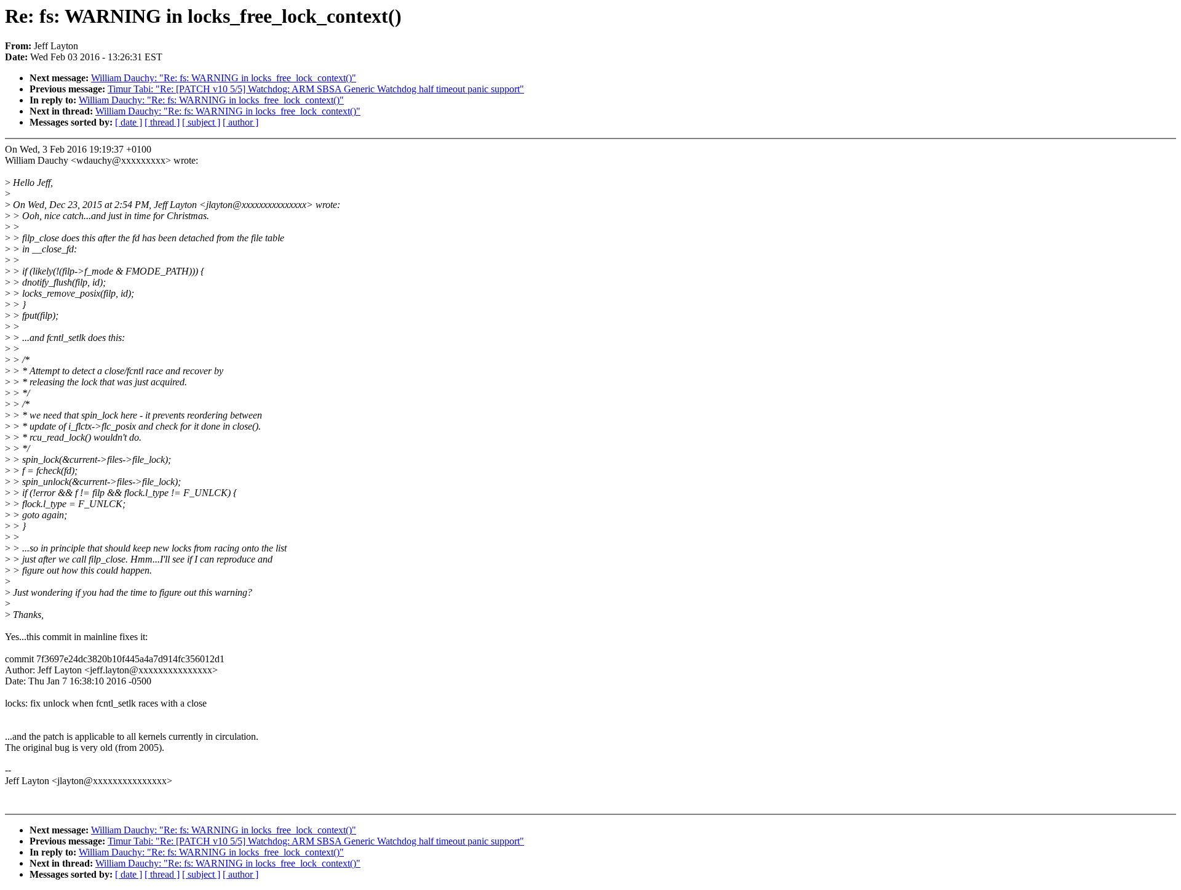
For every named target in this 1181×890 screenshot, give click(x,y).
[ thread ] (162, 122)
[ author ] (240, 122)
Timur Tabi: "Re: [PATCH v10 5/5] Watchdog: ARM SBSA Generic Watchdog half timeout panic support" (316, 89)
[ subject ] (201, 122)
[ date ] (128, 122)
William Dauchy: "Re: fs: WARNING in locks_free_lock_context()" (223, 78)
